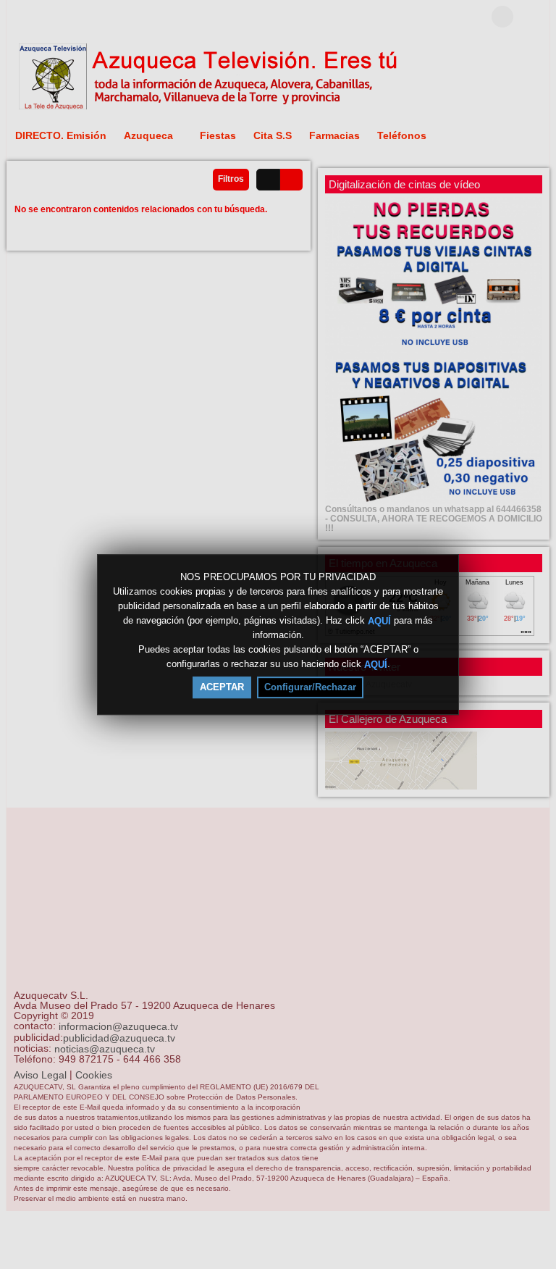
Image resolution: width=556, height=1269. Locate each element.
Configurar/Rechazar (310, 687)
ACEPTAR (222, 687)
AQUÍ (379, 620)
